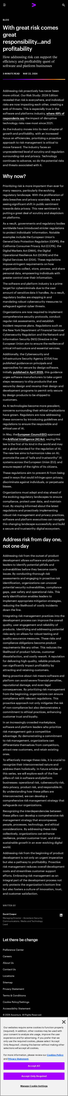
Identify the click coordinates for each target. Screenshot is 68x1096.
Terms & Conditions (14, 995)
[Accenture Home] (34, 5)
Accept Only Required (34, 1076)
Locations (8, 975)
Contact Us (9, 969)
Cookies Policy (55, 1055)
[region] (34, 1056)
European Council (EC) (32, 434)
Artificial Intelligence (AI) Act (26, 439)
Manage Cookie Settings (34, 1086)
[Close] (64, 1022)
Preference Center (13, 949)
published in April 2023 (28, 372)
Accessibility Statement (16, 1008)
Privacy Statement (13, 989)
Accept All (34, 1066)
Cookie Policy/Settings (16, 1002)
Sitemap (8, 982)
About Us (8, 962)
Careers (7, 956)
